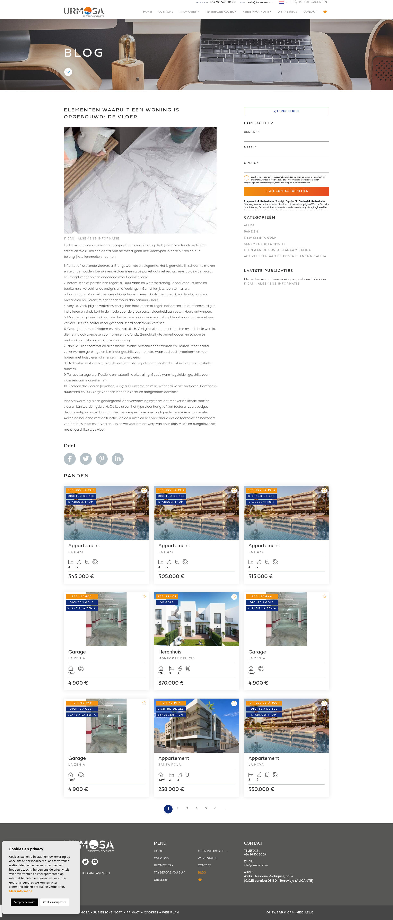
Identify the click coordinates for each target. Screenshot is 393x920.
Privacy (133, 912)
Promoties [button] (188, 12)
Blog (202, 872)
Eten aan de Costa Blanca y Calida (277, 250)
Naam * (250, 147)
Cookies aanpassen (55, 902)
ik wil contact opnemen (287, 191)
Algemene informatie (265, 244)
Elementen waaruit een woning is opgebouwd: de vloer (285, 281)
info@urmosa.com (261, 2)
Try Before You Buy (220, 12)
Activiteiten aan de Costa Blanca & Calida (285, 256)
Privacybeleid (293, 180)
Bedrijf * (252, 132)
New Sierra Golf (260, 237)
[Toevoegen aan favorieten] (144, 490)
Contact (310, 12)
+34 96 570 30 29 (223, 2)
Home (147, 12)
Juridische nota (108, 912)
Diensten (161, 879)
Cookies (151, 912)
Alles (249, 225)
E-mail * (251, 163)
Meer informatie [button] (256, 12)
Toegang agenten (312, 1)
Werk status (287, 12)
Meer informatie (20, 891)
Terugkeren (288, 111)
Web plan (170, 912)
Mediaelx (304, 912)
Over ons (165, 12)
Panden (251, 231)
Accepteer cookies (24, 902)
